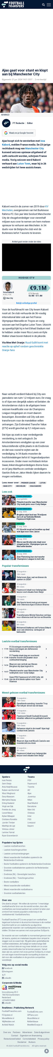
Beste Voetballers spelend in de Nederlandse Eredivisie (27, 864)
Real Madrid (33, 803)
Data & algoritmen (42, 1032)
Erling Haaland (8, 803)
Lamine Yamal (8, 832)
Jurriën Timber (8, 823)
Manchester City (34, 148)
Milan (30, 800)
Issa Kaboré (35, 486)
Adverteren (27, 1032)
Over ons (7, 1032)
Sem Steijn (6, 784)
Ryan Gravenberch (10, 836)
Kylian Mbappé (8, 816)
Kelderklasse (32, 1021)
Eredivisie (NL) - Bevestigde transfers (20, 874)
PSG (29, 819)
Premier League (28, 483)
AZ (29, 790)
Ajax (29, 793)
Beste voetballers (11, 882)
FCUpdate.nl (7, 1015)
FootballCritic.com (35, 1012)
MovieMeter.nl (8, 1018)
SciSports (45, 930)
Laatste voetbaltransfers (14, 846)
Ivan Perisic (7, 780)
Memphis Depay (9, 800)
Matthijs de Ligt (8, 826)
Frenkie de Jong (9, 810)
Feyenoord (32, 784)
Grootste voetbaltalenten (14, 893)
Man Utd (31, 810)
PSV (29, 780)
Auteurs (32, 1042)
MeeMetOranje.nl (34, 1025)
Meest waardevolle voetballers (17, 886)
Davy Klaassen (8, 797)
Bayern (31, 826)
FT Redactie (18, 123)
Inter (30, 816)
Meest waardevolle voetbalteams (18, 889)
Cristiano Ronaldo (9, 819)
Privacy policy (43, 1039)
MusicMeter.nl (33, 1018)
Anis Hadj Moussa (9, 787)
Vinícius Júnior (8, 829)
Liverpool (31, 823)
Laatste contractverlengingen (16, 854)
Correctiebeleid (29, 1039)
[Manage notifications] (46, 1051)
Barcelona (32, 806)
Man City (7, 486)
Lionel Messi (7, 813)
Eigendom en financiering (31, 1036)
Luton (42, 483)
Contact (14, 1036)
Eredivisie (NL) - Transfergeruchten (19, 878)
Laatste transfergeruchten (15, 850)
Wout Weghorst (8, 793)
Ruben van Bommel (10, 790)
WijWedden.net (8, 1021)
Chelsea (31, 813)
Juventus (32, 797)
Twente (31, 787)
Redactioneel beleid (12, 1039)
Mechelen (20, 486)
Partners (16, 1032)
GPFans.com (32, 1015)
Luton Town (23, 163)
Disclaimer (22, 1042)
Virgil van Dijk (8, 806)
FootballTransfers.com (11, 1011)
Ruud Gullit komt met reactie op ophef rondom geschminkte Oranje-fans (25, 346)
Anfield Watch (8, 1025)
